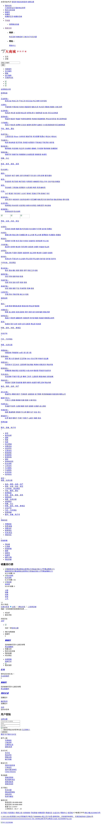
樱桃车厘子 (16, 394)
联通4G (42, 136)
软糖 (22, 400)
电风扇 (7, 113)
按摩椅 (18, 125)
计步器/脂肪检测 (49, 125)
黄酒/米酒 (25, 306)
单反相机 (15, 148)
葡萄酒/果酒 (16, 306)
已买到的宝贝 (10, 8)
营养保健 (4, 422)
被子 (13, 175)
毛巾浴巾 (33, 175)
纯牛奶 (32, 318)
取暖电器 (39, 113)
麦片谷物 (35, 312)
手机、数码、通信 (7, 129)
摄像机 (33, 148)
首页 (6, 433)
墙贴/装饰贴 (57, 199)
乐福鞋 (44, 253)
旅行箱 (42, 259)
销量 (6, 592)
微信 (2, 734)
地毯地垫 (15, 199)
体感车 (44, 154)
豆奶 (26, 406)
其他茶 (38, 324)
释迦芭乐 (8, 394)
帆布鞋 (18, 247)
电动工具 (15, 101)
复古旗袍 (32, 229)
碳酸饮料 (19, 318)
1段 (24, 352)
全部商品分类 (6, 89)
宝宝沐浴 (15, 364)
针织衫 (25, 241)
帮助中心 (12, 45)
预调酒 (36, 306)
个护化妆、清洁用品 (8, 262)
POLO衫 (46, 241)
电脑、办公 (5, 158)
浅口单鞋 (33, 253)
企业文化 (56, 813)
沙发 (49, 181)
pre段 (21, 352)
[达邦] (6, 217)
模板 (6, 73)
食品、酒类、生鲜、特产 (10, 386)
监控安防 (43, 101)
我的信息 (8, 5)
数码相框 (47, 148)
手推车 (14, 376)
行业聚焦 (8, 470)
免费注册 (30, 2)
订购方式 (26, 37)
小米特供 (22, 136)
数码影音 (5, 146)
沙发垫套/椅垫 (24, 199)
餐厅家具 (22, 181)
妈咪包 (28, 382)
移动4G (54, 136)
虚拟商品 (8, 501)
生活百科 (8, 472)
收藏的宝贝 (9, 16)
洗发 (6, 282)
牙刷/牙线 (15, 294)
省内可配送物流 (11, 769)
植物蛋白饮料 (49, 318)
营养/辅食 (5, 356)
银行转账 (8, 759)
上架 (6, 590)
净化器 (12, 113)
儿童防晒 (22, 364)
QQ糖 (31, 400)
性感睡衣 (52, 235)
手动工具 (22, 101)
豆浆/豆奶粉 (20, 312)
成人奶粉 (12, 312)
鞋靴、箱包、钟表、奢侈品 (11, 328)
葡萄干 (14, 418)
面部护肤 (5, 274)
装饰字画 (49, 199)
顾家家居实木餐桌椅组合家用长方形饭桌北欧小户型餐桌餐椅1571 (29, 571)
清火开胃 (34, 358)
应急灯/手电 (36, 193)
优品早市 (8, 448)
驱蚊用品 (15, 370)
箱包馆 (4, 256)
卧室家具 (8, 181)
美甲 (25, 270)
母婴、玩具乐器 (6, 345)
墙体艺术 (8, 661)
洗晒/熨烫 (40, 205)
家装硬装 (8, 453)
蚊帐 (17, 175)
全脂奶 (36, 406)
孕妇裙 (7, 382)
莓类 (10, 418)
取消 (5, 701)
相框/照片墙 (41, 199)
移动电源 (12, 142)
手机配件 (5, 140)
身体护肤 (5, 286)
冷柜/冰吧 (58, 107)
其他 (39, 418)
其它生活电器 (53, 113)
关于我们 (4, 813)
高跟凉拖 (8, 253)
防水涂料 (5, 169)
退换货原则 (9, 777)
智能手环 (8, 154)
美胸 (28, 288)
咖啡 (41, 312)
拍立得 (21, 148)
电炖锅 (34, 119)
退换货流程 (9, 784)
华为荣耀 (36, 136)
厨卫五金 (29, 101)
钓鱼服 (41, 247)
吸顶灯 (11, 193)
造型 (17, 282)
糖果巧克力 (5, 398)
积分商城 (8, 444)
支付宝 (13, 734)
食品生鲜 (8, 435)
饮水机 (45, 113)
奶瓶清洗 (42, 364)
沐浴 (6, 288)
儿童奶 (18, 406)
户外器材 (40, 148)
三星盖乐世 (9, 136)
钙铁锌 (40, 358)
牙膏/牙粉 (8, 294)
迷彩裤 (30, 247)
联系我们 (11, 813)
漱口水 (22, 294)
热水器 (41, 107)
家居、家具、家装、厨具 (10, 164)
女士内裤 (31, 235)
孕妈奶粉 (15, 352)
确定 (2, 701)
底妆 (10, 270)
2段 (27, 352)
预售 (6, 440)
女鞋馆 (4, 250)
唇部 (21, 270)
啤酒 (10, 306)
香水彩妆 (5, 268)
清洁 (6, 276)
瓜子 (32, 412)
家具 (3, 179)
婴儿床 (19, 376)
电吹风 (12, 125)
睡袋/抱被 (42, 376)
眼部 (17, 270)
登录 (13, 628)
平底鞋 (14, 253)
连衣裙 (7, 229)
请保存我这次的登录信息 (12, 730)
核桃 (6, 412)
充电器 (25, 142)
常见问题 (33, 37)
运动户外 (4, 333)
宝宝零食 (23, 358)
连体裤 (12, 229)
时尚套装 (25, 229)
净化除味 (47, 205)
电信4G (48, 136)
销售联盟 (41, 813)
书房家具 (29, 181)
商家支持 (8, 28)
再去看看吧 (9, 647)
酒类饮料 (4, 298)
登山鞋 (46, 247)
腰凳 (24, 382)
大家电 (4, 105)
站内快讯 (8, 474)
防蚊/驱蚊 (30, 364)
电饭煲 (7, 119)
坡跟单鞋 (26, 253)
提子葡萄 (38, 394)
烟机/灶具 (35, 107)
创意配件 (31, 142)
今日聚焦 (8, 468)
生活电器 (5, 111)
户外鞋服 (5, 245)
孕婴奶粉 (5, 350)
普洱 (12, 324)
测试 (6, 459)
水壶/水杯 (29, 370)
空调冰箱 (15, 107)
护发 (10, 282)
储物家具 (36, 181)
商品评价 (8, 755)
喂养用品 (5, 368)
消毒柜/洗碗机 (49, 107)
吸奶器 (36, 370)
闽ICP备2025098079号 (92, 813)
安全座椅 (8, 376)
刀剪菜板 (15, 187)
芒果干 (20, 418)
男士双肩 (29, 259)
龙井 (15, 324)
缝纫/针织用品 (31, 205)
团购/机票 (8, 747)
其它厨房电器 (62, 119)
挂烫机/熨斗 (30, 113)
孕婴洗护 (5, 362)
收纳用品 (8, 205)
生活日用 (5, 203)
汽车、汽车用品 (6, 339)
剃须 (17, 276)
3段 (30, 352)
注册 (17, 628)
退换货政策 (9, 782)
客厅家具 (15, 181)
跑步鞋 (7, 247)
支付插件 (8, 71)
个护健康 (5, 123)
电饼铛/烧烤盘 (26, 119)
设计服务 (8, 75)
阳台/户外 (43, 181)
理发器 (41, 370)
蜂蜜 (6, 312)
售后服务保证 (10, 779)
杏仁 (39, 412)
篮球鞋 (12, 247)
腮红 (14, 270)
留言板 (70, 813)
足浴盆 (23, 125)
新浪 (9, 734)
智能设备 (5, 152)
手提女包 (15, 259)
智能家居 (38, 154)
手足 (17, 288)
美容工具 (30, 270)
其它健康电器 (60, 125)
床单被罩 (26, 175)
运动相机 (27, 148)
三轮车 (28, 376)
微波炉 (12, 119)
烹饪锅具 (8, 187)
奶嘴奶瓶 (8, 370)
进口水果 (5, 392)
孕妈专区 (5, 380)
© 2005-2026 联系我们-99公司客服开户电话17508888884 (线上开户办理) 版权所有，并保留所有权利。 (38, 816)
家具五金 (8, 101)
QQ (6, 734)
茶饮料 (12, 318)
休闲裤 (7, 241)
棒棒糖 (18, 400)
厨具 (3, 185)
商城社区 (49, 813)
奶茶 (30, 312)
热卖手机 (5, 134)
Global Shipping (10, 772)
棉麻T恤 (19, 229)
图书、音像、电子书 (8, 427)
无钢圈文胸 (23, 235)
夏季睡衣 (45, 235)
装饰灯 (43, 193)
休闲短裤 (39, 241)
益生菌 (45, 358)
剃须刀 (7, 125)
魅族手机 (29, 136)
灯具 (3, 191)
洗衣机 (21, 107)
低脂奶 (31, 406)
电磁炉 (18, 119)
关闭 (2, 707)
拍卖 (6, 442)
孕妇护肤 (49, 364)
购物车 (7, 12)
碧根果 (18, 412)
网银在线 (8, 757)
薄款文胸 (15, 235)
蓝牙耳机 (19, 142)
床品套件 (8, 175)
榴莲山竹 (62, 394)
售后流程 (12, 37)
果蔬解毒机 (41, 119)
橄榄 (35, 418)
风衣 (21, 241)
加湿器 (18, 113)
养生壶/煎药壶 (51, 119)
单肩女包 (8, 259)
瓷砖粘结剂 (9, 211)
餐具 (34, 187)
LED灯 (23, 193)
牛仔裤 (38, 229)
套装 (36, 270)
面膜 (14, 276)
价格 (6, 594)
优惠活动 (8, 446)
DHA (29, 358)
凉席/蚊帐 (49, 376)
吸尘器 (23, 113)
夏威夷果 (12, 412)
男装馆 (4, 239)
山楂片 (31, 418)
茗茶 (3, 322)
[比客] (25, 217)
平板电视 (8, 107)
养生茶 (33, 324)
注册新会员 (9, 745)
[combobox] (10, 63)
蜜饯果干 (5, 416)
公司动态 (8, 466)
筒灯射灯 (17, 193)
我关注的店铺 (10, 10)
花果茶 (27, 324)
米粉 (6, 358)
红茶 (23, 324)
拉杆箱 (48, 259)
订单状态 (8, 767)
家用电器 (4, 93)
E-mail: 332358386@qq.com (62, 819)
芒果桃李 (24, 394)
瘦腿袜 (58, 235)
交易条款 (8, 740)
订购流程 (8, 742)
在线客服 (8, 659)
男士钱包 (36, 259)
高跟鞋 (19, 253)
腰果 (28, 412)
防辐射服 (19, 382)
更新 (6, 597)
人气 (6, 599)
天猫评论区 (9, 77)
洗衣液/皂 (8, 364)
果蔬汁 (7, 318)
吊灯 (48, 193)
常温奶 (7, 406)
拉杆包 (53, 259)
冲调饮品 (5, 310)
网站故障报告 (10, 792)
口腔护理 (5, 292)
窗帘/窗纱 (48, 175)
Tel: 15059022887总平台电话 (42, 819)
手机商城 (34, 813)
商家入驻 (19, 813)
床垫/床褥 (40, 175)
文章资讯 (8, 450)
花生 (35, 412)
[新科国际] (15, 217)
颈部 (14, 288)
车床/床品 (5, 374)
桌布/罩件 (8, 199)
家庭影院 (27, 107)
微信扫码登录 (22, 2)
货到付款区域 (10, 765)
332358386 (9, 822)
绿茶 (19, 324)
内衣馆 (4, 233)
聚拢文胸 (8, 235)
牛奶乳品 (5, 404)
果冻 (34, 400)
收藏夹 (7, 14)
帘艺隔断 (33, 199)
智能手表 (15, 154)
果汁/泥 (11, 358)
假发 (21, 282)
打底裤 (12, 382)
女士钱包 (22, 259)
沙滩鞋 (36, 247)
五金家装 (5, 99)
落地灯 (28, 193)
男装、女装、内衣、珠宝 (10, 221)
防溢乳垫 (47, 370)
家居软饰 (5, 197)
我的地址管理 (20, 8)
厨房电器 (5, 117)
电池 (6, 142)
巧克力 (7, 400)
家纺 (3, 173)
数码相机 (8, 148)
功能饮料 (26, 318)
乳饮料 (12, 406)
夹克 (17, 241)
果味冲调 (46, 312)
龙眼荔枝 (31, 394)
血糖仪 (39, 125)
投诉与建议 (9, 796)
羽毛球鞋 (24, 247)
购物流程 (19, 37)
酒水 (3, 304)
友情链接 (26, 813)
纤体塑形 (23, 288)
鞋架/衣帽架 (55, 181)
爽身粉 (36, 364)
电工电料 (36, 101)
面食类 (16, 358)
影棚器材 (54, 148)
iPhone (16, 136)
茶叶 (26, 312)
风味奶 (41, 318)
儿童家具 (35, 376)
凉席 (21, 175)
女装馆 (4, 227)
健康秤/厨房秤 (31, 125)
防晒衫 (49, 229)
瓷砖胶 (7, 584)
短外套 (44, 229)
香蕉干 (25, 418)
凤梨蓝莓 (55, 394)
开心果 (23, 412)
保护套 (51, 142)
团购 (6, 437)
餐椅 (24, 376)
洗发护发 (5, 280)
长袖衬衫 (32, 241)
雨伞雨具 (15, 205)
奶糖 (26, 400)
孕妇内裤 (47, 382)
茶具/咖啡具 (41, 187)
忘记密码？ (26, 730)
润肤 (10, 288)
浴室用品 (22, 205)
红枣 (6, 418)
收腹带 (34, 382)
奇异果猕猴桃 (47, 394)
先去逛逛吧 (5, 676)
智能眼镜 (22, 154)
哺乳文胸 (40, 382)
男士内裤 (38, 235)
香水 (6, 270)
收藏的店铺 (18, 16)
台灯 (6, 193)
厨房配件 (22, 187)
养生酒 (31, 306)
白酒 (6, 306)
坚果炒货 (5, 410)
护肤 (10, 276)
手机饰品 (38, 142)
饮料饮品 (5, 316)
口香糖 (12, 400)
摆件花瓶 (66, 199)
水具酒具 (29, 187)
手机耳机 (45, 142)
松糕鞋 (50, 253)
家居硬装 (5, 209)
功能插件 (8, 69)
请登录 (14, 2)
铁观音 (7, 324)
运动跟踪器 (30, 154)
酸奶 (37, 318)
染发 (14, 282)
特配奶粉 (8, 352)
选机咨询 (8, 794)
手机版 (7, 20)
